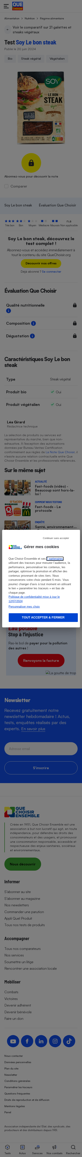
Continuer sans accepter (56, 538)
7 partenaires (55, 558)
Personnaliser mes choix (24, 606)
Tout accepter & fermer (43, 617)
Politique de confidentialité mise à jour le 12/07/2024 (34, 599)
